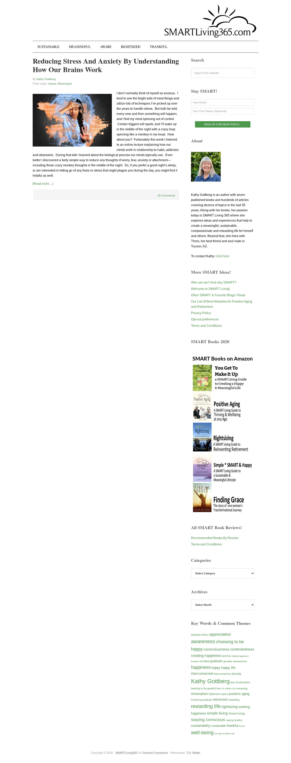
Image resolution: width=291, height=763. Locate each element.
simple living (217, 713)
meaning (242, 688)
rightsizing (230, 707)
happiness (201, 667)
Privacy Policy (201, 313)
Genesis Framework (155, 752)
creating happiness (206, 655)
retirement (220, 699)
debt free (226, 656)
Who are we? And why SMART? (213, 282)
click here (222, 256)
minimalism (199, 694)
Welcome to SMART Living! (210, 289)
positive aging (239, 694)
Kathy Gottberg (210, 681)
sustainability (200, 726)
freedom (195, 661)
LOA (233, 688)
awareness (203, 641)
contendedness (242, 649)
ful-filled (204, 661)
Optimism (215, 693)
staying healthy (234, 720)
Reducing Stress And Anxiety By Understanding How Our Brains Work (106, 65)
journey (236, 673)
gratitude (216, 661)
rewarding (233, 699)
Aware (52, 83)
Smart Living (236, 713)
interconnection (222, 673)
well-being (202, 732)
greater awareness (235, 661)
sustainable (218, 725)
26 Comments (166, 195)
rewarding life (206, 706)
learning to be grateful (203, 688)
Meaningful (65, 83)
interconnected (202, 673)
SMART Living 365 (145, 24)
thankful (232, 726)
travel (241, 726)
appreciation (220, 634)
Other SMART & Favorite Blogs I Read (218, 295)
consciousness (216, 649)
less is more (224, 688)
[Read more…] (43, 183)
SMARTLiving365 (126, 752)
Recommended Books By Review (214, 538)
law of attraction (240, 682)
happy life (228, 668)
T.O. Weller (193, 752)
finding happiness (240, 656)
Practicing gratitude (201, 699)
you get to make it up (224, 733)
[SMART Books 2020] (222, 511)
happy (215, 668)
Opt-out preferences (205, 319)
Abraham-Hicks (200, 634)
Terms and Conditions (206, 325)
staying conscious (208, 719)
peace (224, 694)
